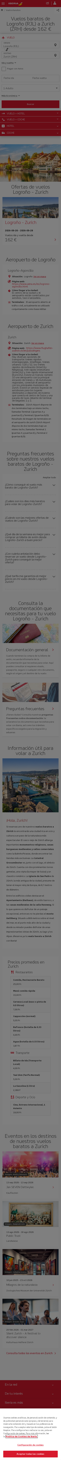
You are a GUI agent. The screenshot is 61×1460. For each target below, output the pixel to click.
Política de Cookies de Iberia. (21, 1436)
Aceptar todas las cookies (30, 1454)
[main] (30, 1434)
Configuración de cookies (30, 1445)
